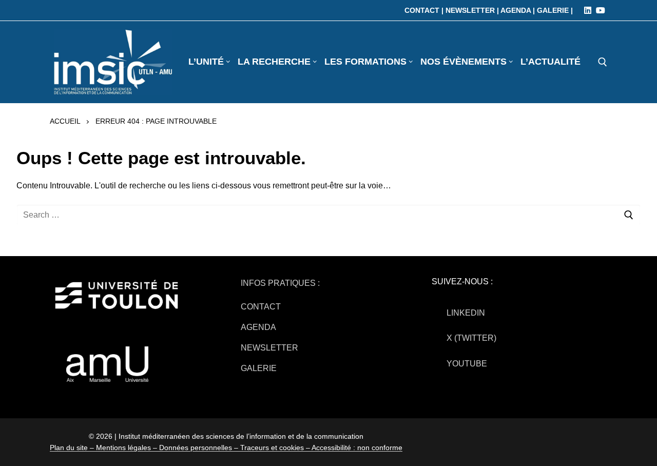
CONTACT (261, 306)
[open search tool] (602, 62)
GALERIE (259, 368)
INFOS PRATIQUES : (280, 283)
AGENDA (258, 327)
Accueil (65, 121)
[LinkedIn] (587, 10)
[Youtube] (600, 10)
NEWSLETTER (269, 347)
